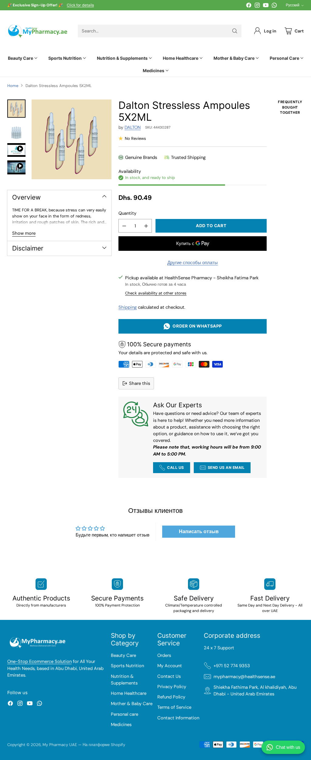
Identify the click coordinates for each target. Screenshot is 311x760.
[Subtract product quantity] (124, 225)
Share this (139, 383)
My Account (169, 666)
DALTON (133, 127)
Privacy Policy (171, 687)
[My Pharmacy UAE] (37, 31)
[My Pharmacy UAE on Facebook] (249, 6)
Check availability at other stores (155, 293)
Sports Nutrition (127, 666)
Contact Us (169, 676)
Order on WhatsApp (196, 326)
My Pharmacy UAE (60, 744)
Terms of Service (174, 707)
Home (12, 85)
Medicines (121, 724)
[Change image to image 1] (16, 108)
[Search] (234, 31)
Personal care (124, 714)
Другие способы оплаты (192, 263)
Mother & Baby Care (131, 704)
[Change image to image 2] (16, 130)
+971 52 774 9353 (232, 666)
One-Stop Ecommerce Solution (39, 661)
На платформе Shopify (104, 744)
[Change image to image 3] (16, 150)
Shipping (127, 307)
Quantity (127, 213)
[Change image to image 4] (16, 167)
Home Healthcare (128, 693)
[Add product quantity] (146, 225)
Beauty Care (123, 655)
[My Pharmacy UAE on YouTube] (266, 6)
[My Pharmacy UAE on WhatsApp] (274, 6)
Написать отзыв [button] (199, 531)
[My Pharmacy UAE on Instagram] (257, 6)
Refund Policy (171, 697)
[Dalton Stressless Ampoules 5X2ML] (71, 139)
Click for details (80, 5)
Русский (292, 5)
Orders (164, 655)
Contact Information (178, 718)
